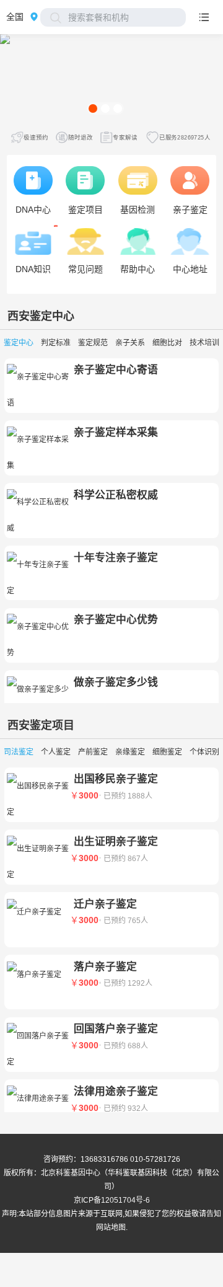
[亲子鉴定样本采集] (38, 451)
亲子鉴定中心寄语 (116, 370)
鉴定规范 (93, 342)
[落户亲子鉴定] (38, 972)
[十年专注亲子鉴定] (38, 576)
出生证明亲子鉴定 (116, 841)
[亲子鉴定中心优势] (38, 638)
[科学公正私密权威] (38, 513)
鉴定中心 (52, 316)
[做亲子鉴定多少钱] (38, 701)
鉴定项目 (52, 725)
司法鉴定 (18, 752)
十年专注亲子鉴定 (116, 558)
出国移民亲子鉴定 (116, 779)
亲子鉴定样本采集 (116, 432)
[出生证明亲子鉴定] (38, 860)
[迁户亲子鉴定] (38, 909)
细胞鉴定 (167, 752)
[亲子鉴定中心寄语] (38, 389)
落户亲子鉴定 (105, 967)
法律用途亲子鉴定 (116, 1091)
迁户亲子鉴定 (105, 904)
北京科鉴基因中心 (70, 1173)
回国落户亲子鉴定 (116, 1029)
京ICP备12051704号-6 (112, 1200)
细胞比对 (167, 342)
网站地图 (111, 1227)
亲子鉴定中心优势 (116, 620)
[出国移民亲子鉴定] (38, 798)
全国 (15, 17)
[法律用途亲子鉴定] (38, 1110)
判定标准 (56, 342)
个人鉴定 (56, 752)
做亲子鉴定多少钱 (116, 682)
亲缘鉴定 (130, 752)
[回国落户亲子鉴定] (38, 1048)
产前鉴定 (93, 752)
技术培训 (204, 342)
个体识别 (204, 752)
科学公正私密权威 (116, 495)
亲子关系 (130, 342)
